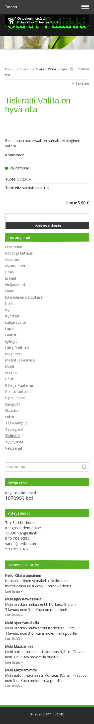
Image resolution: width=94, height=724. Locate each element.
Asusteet (13, 259)
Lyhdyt (11, 341)
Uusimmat (14, 246)
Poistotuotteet (18, 391)
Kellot (10, 303)
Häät (9, 290)
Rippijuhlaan (15, 397)
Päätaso (10, 69)
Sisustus (12, 410)
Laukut (10, 334)
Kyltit (9, 309)
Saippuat (12, 404)
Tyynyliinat (14, 441)
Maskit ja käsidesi (20, 360)
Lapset (11, 328)
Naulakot (12, 372)
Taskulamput (16, 422)
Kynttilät (12, 315)
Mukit (9, 366)
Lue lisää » (14, 591)
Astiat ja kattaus (19, 253)
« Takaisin (80, 83)
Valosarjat (13, 448)
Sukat (9, 416)
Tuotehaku (81, 69)
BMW (9, 271)
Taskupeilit (14, 429)
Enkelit (10, 278)
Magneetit (14, 353)
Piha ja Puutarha (19, 385)
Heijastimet (15, 284)
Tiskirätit (25, 69)
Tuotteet (11, 7)
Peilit (9, 378)
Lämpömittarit (17, 347)
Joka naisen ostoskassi (24, 297)
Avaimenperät (17, 265)
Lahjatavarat (16, 322)
